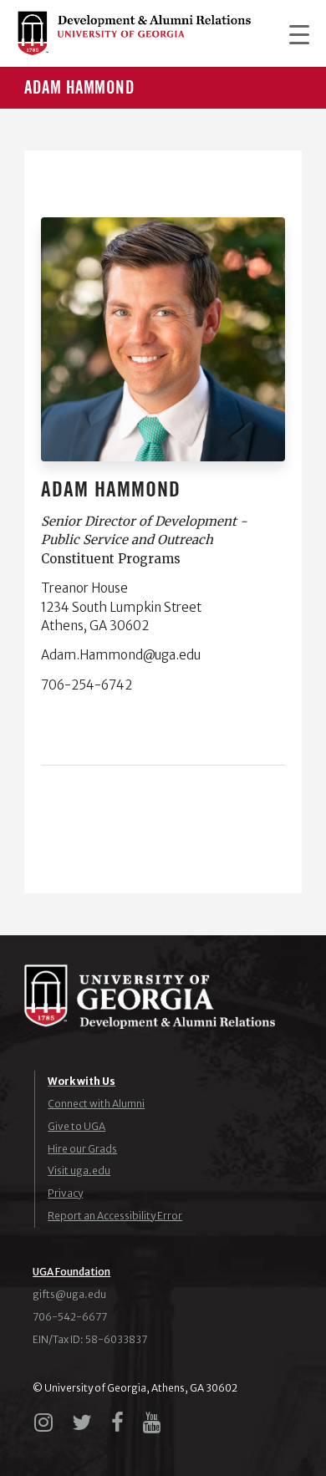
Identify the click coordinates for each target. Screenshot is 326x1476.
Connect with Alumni (96, 1103)
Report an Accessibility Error (115, 1215)
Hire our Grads (82, 1149)
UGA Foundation (71, 1271)
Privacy (65, 1193)
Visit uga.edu (79, 1170)
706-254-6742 (86, 685)
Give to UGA (76, 1126)
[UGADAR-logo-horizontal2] (134, 33)
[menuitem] (291, 33)
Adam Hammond (79, 88)
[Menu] (291, 33)
